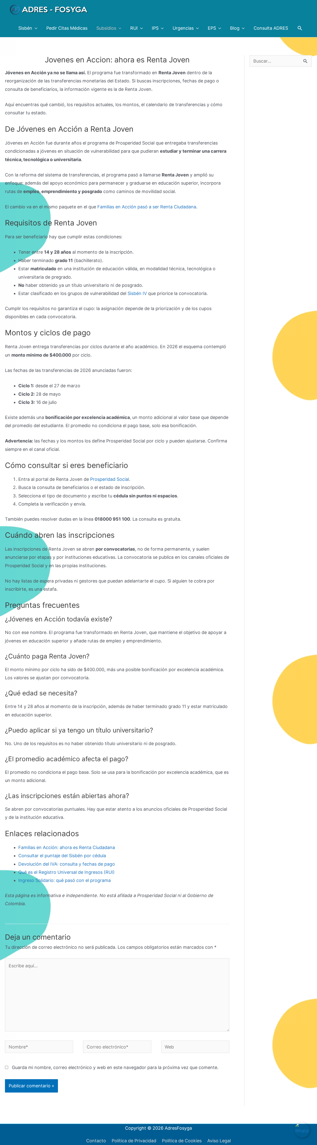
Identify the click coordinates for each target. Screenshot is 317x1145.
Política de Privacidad (134, 1140)
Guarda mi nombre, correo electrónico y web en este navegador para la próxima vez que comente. (115, 1067)
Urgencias (183, 28)
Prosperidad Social (109, 479)
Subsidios (106, 28)
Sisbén (25, 28)
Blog (234, 28)
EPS (212, 28)
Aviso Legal (219, 1140)
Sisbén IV (137, 293)
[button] (300, 28)
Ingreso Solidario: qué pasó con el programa (64, 880)
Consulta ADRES (271, 28)
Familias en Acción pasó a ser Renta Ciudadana (146, 206)
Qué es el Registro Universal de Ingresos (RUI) (66, 872)
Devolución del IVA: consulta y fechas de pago (66, 864)
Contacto (96, 1140)
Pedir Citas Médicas (66, 28)
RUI (134, 28)
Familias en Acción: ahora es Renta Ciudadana (66, 847)
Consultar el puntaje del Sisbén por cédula (62, 855)
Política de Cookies (182, 1140)
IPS (155, 28)
